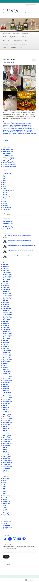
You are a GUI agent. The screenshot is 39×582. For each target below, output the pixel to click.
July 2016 (5, 470)
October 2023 (6, 316)
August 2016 (6, 468)
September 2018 (7, 422)
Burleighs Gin (28, 127)
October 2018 (6, 420)
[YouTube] (19, 539)
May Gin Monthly (8, 153)
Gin (33, 128)
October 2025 (6, 278)
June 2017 (6, 449)
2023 (4, 182)
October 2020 (6, 379)
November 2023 (7, 314)
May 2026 (5, 268)
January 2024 (6, 310)
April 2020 (6, 388)
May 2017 (5, 451)
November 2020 (7, 377)
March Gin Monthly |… (14, 255)
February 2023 (7, 329)
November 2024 (7, 295)
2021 (4, 179)
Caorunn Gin (6, 128)
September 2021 (7, 360)
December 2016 (7, 460)
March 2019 (6, 413)
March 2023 (6, 327)
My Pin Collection (26, 37)
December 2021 (7, 354)
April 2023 (6, 325)
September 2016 (7, 466)
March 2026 (6, 270)
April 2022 (6, 346)
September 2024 (7, 299)
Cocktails (5, 192)
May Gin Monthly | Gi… (14, 235)
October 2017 (6, 441)
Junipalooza (6, 198)
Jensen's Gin (6, 132)
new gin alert (24, 132)
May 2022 (5, 344)
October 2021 (6, 358)
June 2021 (6, 363)
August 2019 (6, 403)
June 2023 (6, 323)
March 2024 (6, 306)
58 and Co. (24, 123)
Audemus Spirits (26, 125)
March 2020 (6, 390)
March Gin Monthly (8, 157)
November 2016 (7, 462)
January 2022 (6, 352)
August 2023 (6, 320)
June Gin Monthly (8, 151)
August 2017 (6, 445)
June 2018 (6, 428)
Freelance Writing (24, 44)
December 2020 (7, 375)
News (4, 200)
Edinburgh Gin (28, 128)
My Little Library (7, 40)
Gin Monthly (16, 33)
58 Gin (29, 123)
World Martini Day (12, 135)
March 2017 (6, 455)
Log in (5, 523)
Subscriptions (13, 44)
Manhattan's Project (15, 132)
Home (20, 47)
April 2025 (6, 285)
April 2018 (6, 432)
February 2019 (7, 415)
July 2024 (5, 301)
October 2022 (6, 337)
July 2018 (5, 426)
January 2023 (6, 331)
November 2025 (7, 276)
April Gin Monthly (10, 59)
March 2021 (6, 369)
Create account (7, 521)
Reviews (5, 37)
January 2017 (6, 458)
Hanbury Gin (19, 130)
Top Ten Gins (25, 33)
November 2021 (7, 356)
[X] (5, 539)
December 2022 (7, 333)
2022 (9, 123)
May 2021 (5, 365)
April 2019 (6, 411)
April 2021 (6, 367)
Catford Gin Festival (8, 190)
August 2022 (6, 339)
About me (5, 47)
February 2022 (7, 350)
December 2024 (7, 293)
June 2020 (6, 386)
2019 (4, 175)
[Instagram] (14, 539)
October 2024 (6, 297)
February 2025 (7, 289)
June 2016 (6, 472)
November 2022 (7, 335)
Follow (6, 556)
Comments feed (7, 527)
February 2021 (7, 371)
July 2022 (5, 341)
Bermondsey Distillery (9, 127)
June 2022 (6, 342)
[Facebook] (10, 539)
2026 (4, 188)
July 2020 (5, 384)
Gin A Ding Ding (10, 10)
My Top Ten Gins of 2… (14, 245)
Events (26, 40)
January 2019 (6, 417)
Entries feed (6, 525)
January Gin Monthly (9, 163)
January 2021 (6, 373)
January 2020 (6, 394)
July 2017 (5, 447)
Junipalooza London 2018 (28, 245)
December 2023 (7, 312)
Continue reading (8, 122)
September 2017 (7, 443)
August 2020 (6, 382)
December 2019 (7, 396)
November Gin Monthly (9, 166)
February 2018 (7, 436)
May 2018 (5, 430)
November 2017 (7, 439)
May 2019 (5, 409)
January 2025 (6, 291)
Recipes (5, 203)
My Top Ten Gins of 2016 (28, 250)
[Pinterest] (24, 539)
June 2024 (6, 303)
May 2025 (5, 284)
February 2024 (7, 308)
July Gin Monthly (8, 149)
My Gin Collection (14, 37)
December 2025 (7, 274)
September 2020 (7, 380)
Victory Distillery (13, 133)
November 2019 (7, 398)
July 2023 (5, 322)
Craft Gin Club (20, 128)
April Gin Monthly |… (13, 240)
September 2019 (7, 401)
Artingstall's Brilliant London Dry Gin (12, 125)
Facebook (5, 140)
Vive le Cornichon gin (23, 133)
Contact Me (13, 47)
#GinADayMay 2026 (8, 159)
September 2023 (7, 318)
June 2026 (6, 266)
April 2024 (6, 304)
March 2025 (6, 287)
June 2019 (6, 407)
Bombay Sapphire (19, 127)
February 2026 (7, 272)
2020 (4, 177)
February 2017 (7, 457)
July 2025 (5, 282)
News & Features (18, 40)
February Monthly (8, 161)
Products (5, 44)
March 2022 (6, 348)
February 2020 (7, 392)
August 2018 (6, 424)
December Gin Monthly (9, 164)
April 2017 (6, 453)
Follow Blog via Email (9, 544)
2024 (4, 184)
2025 (4, 186)
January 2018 (6, 438)
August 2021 (6, 361)
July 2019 (5, 405)
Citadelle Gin (13, 128)
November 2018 (7, 419)
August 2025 (6, 280)
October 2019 (6, 399)
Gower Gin (12, 130)
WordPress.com (7, 529)
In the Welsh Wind (27, 130)
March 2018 (6, 434)
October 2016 (6, 464)
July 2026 (5, 264)
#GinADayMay (7, 33)
